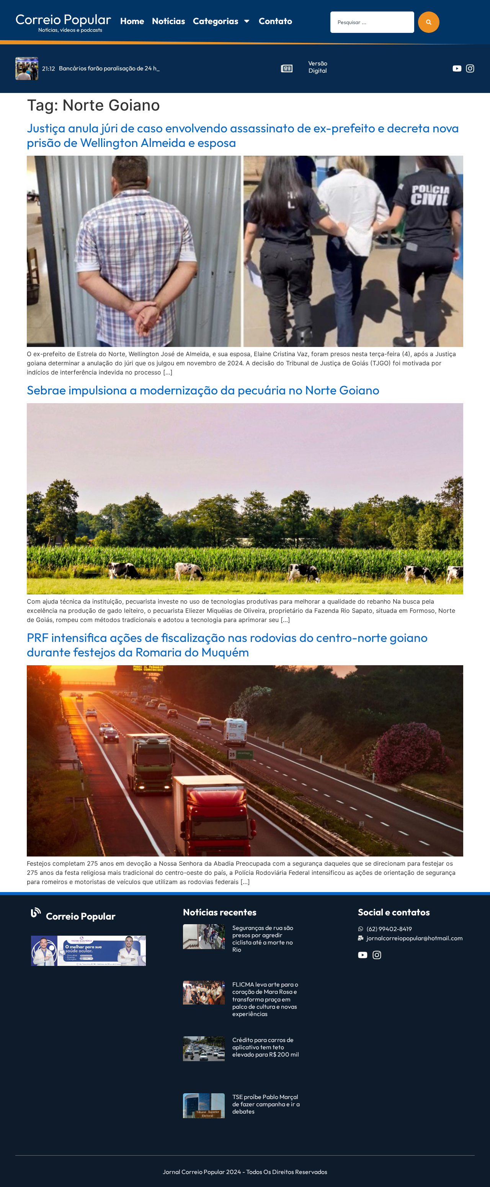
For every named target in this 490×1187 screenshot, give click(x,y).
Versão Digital (317, 66)
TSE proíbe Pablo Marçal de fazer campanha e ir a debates (266, 1104)
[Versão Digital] (286, 68)
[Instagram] (470, 68)
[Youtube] (457, 68)
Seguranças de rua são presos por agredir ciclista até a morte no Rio (262, 939)
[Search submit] (428, 22)
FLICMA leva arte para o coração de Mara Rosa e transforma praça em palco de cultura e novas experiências (265, 999)
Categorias (215, 20)
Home (132, 20)
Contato (275, 20)
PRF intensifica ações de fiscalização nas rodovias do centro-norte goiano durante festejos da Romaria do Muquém (227, 644)
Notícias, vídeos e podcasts (70, 29)
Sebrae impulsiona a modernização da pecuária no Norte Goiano (203, 389)
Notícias (168, 20)
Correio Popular (63, 19)
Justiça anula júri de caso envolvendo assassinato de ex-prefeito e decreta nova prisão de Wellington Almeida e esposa (243, 135)
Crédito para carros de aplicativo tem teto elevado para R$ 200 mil (266, 1047)
